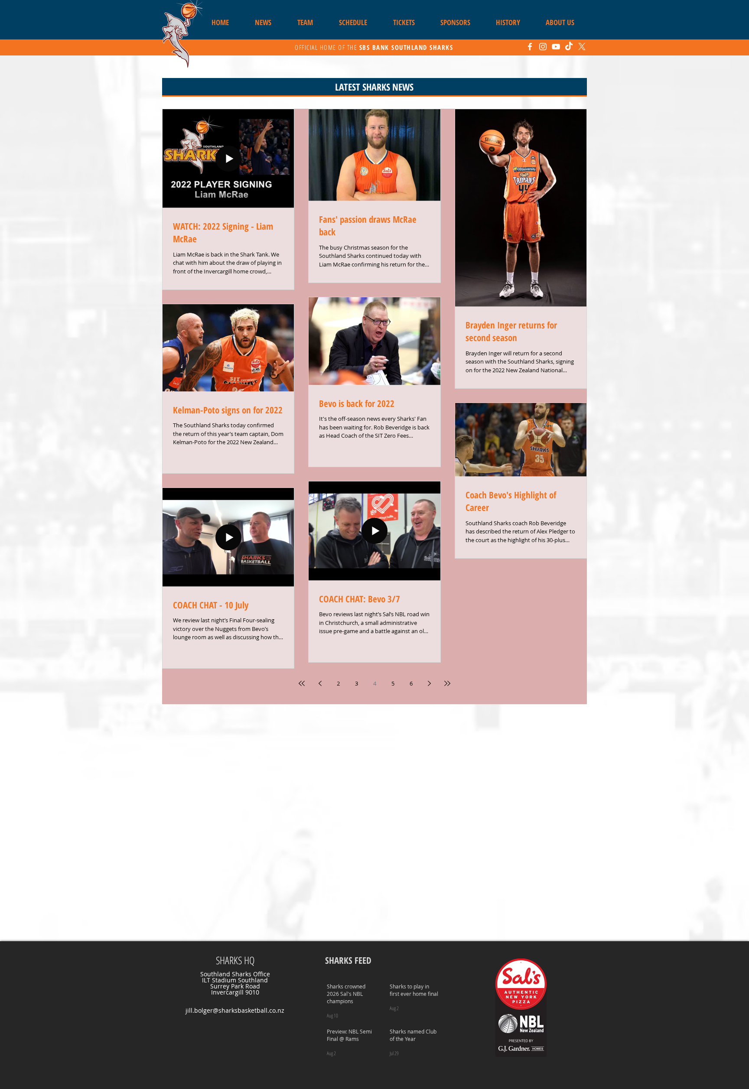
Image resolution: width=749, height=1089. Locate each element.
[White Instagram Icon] (543, 47)
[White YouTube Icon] (556, 47)
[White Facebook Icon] (530, 47)
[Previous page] (320, 683)
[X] (582, 47)
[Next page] (429, 683)
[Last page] (447, 683)
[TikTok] (569, 47)
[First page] (301, 683)
